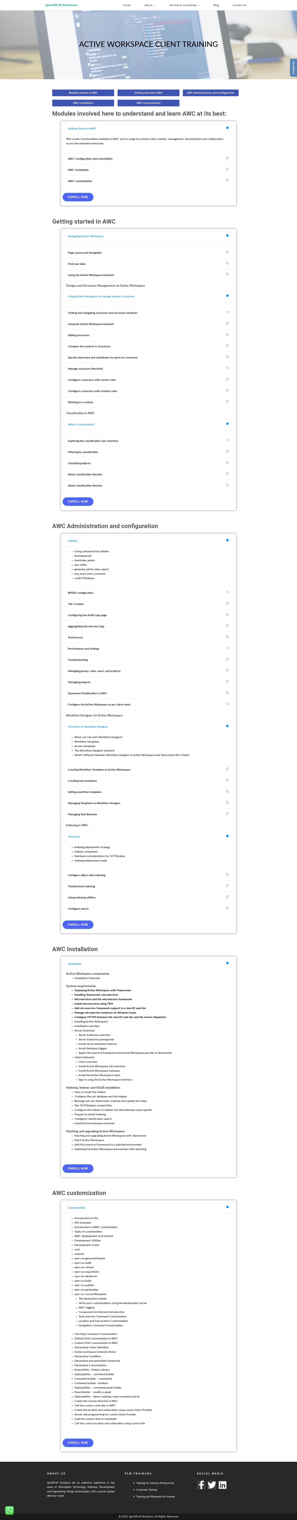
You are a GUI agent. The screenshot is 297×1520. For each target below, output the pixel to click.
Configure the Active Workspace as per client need (99, 704)
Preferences (75, 637)
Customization (76, 1207)
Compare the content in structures (89, 346)
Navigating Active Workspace (86, 236)
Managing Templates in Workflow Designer (94, 803)
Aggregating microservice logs (86, 626)
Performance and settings (83, 648)
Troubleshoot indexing (81, 886)
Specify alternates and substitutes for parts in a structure (103, 357)
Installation (74, 964)
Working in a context (80, 402)
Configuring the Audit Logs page (87, 615)
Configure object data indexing (86, 875)
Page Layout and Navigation (85, 252)
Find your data (76, 264)
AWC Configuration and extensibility (90, 158)
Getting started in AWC (82, 128)
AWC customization (80, 181)
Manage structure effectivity (85, 368)
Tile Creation (76, 604)
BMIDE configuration (81, 593)
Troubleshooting (78, 660)
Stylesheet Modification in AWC (87, 693)
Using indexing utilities (82, 897)
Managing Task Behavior (82, 814)
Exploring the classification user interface (93, 441)
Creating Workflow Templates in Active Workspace (99, 769)
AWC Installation (78, 170)
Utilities (73, 541)
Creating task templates (82, 781)
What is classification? (81, 424)
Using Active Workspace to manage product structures (101, 296)
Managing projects (79, 682)
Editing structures (79, 335)
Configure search (78, 908)
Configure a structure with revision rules (92, 391)
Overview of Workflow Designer (88, 726)
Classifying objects (79, 463)
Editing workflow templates (85, 792)
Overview (74, 836)
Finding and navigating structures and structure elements (103, 313)
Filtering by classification (83, 452)
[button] (148, 128)
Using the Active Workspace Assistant (91, 275)
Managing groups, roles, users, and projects (94, 671)
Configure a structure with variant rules (92, 380)
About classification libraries (85, 474)
